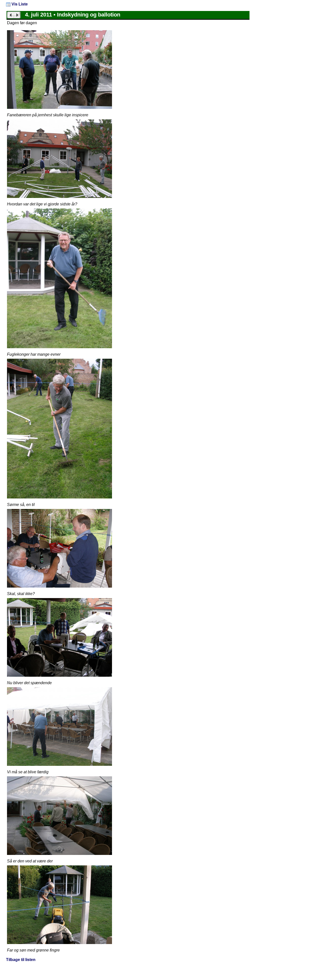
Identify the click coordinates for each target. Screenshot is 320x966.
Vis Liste (19, 4)
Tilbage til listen (21, 960)
